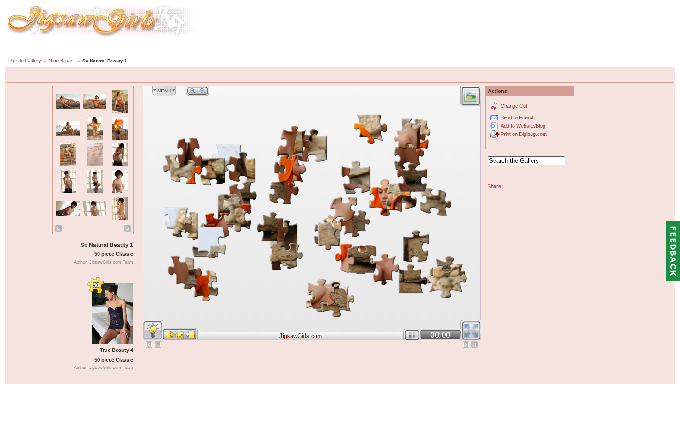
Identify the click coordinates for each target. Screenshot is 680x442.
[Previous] (58, 228)
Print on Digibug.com (524, 134)
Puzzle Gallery (24, 60)
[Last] (474, 344)
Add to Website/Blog (523, 126)
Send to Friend (517, 117)
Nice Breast (62, 60)
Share (494, 186)
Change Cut (514, 106)
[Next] (127, 228)
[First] (149, 344)
